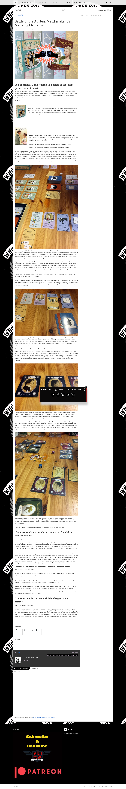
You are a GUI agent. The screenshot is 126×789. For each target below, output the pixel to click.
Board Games (27, 3)
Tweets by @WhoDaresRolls (71, 733)
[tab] (65, 730)
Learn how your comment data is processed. (44, 717)
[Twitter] (65, 729)
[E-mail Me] (24, 660)
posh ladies (67, 655)
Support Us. (66, 3)
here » (111, 786)
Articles (77, 3)
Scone (72, 655)
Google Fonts (92, 786)
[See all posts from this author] (18, 660)
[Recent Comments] (71, 729)
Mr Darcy (61, 655)
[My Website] (27, 660)
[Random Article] (84, 2)
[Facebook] (68, 729)
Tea (76, 655)
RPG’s (55, 3)
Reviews (76, 652)
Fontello (102, 786)
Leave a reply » (35, 668)
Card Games (43, 3)
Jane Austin (55, 655)
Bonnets (49, 655)
